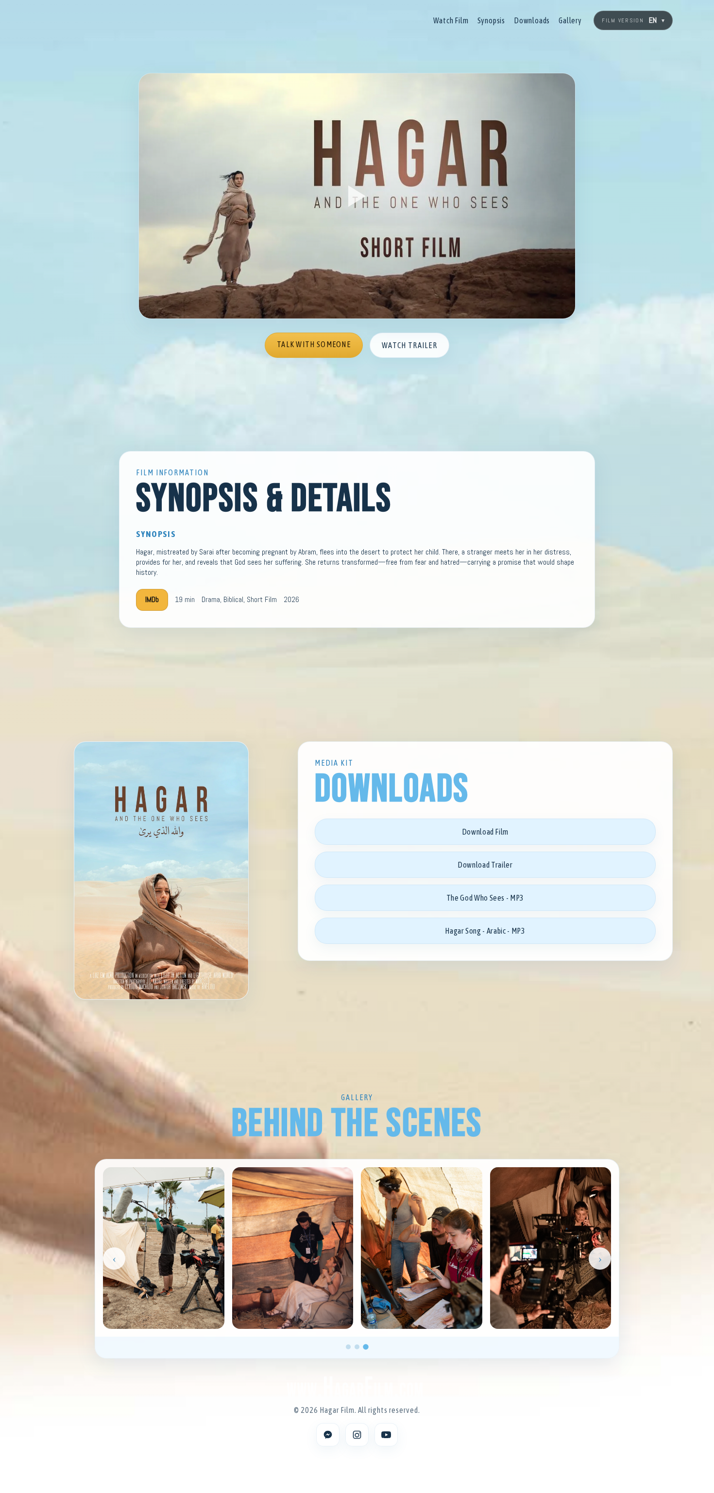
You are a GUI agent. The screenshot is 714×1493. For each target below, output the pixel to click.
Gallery (570, 20)
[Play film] (357, 196)
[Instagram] (357, 1434)
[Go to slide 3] (366, 1347)
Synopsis (491, 20)
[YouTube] (386, 1434)
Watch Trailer (409, 345)
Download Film (485, 831)
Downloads (532, 20)
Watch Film (451, 20)
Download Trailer (485, 864)
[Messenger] (328, 1434)
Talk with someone (314, 344)
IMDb (152, 599)
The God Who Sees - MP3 (485, 897)
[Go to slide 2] (357, 1346)
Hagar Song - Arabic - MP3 (485, 930)
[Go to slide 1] (348, 1346)
